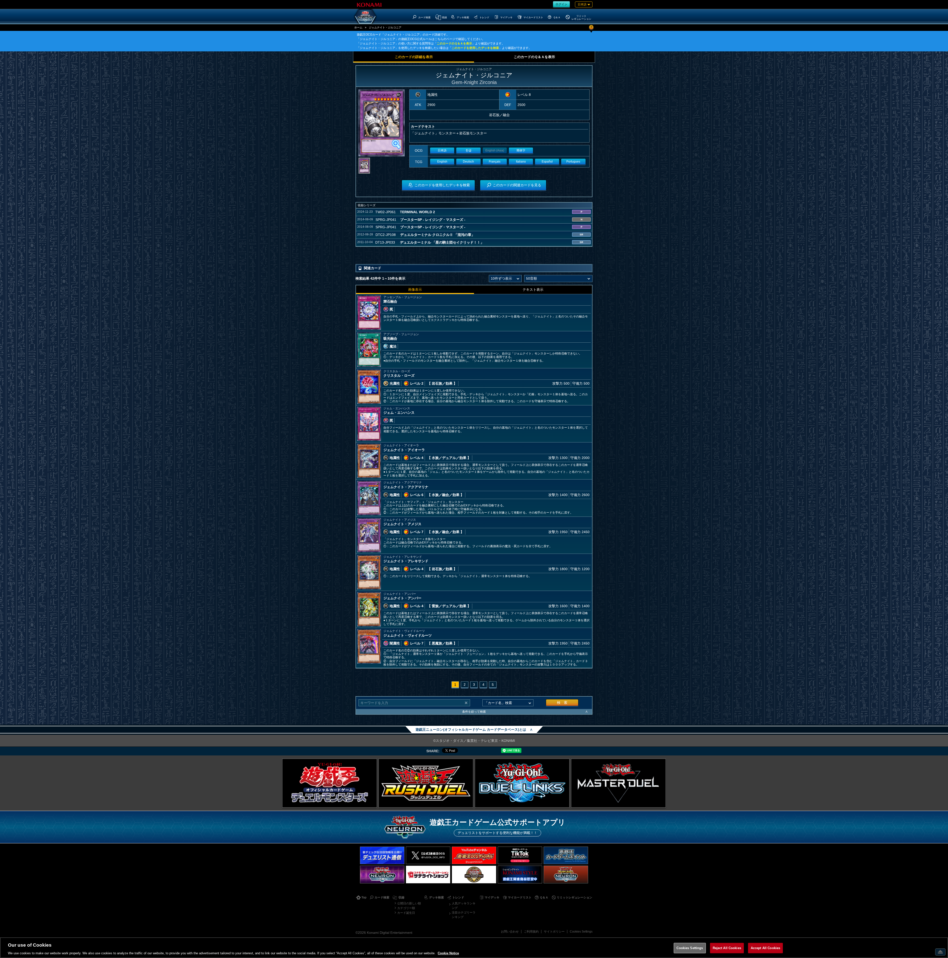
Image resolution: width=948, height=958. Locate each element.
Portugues (573, 161)
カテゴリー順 (406, 908)
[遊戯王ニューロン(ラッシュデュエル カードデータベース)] (566, 874)
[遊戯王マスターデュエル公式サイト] (618, 783)
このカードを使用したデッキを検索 (475, 48)
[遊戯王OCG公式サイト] (329, 783)
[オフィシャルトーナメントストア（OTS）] (474, 874)
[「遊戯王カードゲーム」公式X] (428, 855)
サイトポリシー (554, 931)
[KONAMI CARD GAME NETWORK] (382, 874)
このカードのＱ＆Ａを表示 (454, 43)
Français (494, 161)
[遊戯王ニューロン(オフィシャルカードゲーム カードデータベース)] (365, 16)
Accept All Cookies (765, 948)
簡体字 (520, 150)
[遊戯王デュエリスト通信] (382, 855)
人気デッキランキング (463, 906)
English (442, 161)
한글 (469, 150)
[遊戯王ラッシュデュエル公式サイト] (425, 783)
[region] (474, 947)
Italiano (521, 161)
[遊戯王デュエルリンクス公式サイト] (522, 783)
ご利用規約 (531, 931)
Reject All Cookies (727, 948)
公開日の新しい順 (409, 903)
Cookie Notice (448, 953)
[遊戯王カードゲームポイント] (566, 855)
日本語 (442, 150)
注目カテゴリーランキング (463, 915)
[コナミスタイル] (520, 874)
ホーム (358, 27)
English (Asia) (494, 150)
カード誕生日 (406, 913)
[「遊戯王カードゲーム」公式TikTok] (520, 855)
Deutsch (468, 161)
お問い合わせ (510, 931)
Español (547, 161)
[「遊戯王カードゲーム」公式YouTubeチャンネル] (474, 855)
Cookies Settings (581, 931)
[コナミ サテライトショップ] (428, 874)
